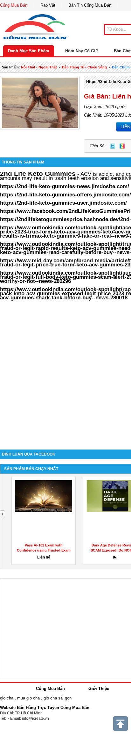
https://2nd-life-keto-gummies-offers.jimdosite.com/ (65, 194)
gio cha (6, 698)
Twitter (112, 146)
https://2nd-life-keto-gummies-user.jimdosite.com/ (63, 203)
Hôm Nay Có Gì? (81, 50)
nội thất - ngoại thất (39, 67)
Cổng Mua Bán (13, 5)
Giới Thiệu (98, 688)
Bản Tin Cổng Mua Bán (89, 5)
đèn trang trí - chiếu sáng (84, 67)
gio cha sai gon (58, 698)
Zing (122, 146)
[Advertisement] (65, 372)
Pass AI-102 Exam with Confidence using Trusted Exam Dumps (44, 550)
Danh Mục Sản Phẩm (28, 50)
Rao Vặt (47, 5)
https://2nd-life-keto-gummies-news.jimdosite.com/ (64, 186)
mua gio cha (28, 698)
